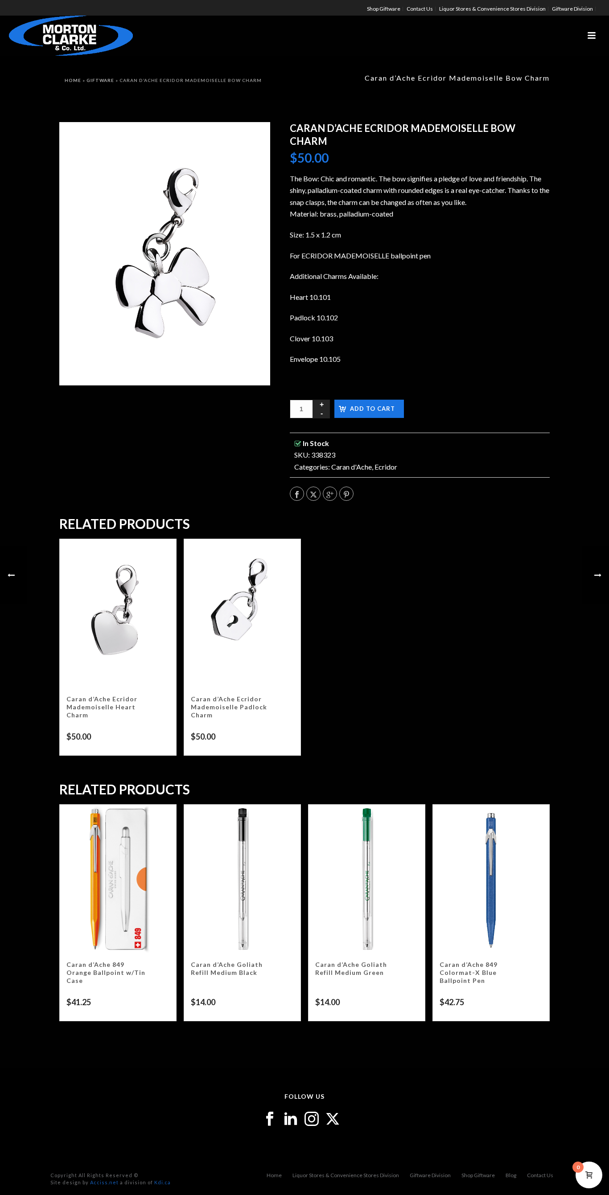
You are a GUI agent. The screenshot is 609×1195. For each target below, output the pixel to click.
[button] (252, 140)
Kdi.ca (162, 1182)
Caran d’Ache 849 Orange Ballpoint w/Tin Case (105, 972)
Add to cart (372, 408)
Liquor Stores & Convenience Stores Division (345, 1175)
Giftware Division (430, 1175)
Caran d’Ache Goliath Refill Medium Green (351, 968)
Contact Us (540, 1175)
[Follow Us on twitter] (332, 1119)
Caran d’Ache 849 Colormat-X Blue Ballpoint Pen (469, 972)
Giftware (100, 80)
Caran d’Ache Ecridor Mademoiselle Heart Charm (101, 707)
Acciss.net (104, 1182)
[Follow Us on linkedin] (291, 1119)
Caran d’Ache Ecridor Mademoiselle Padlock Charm (229, 707)
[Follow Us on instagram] (311, 1119)
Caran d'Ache (351, 466)
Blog (511, 1175)
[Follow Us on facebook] (270, 1119)
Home (73, 80)
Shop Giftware (478, 1175)
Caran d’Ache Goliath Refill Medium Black (227, 968)
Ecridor (385, 466)
